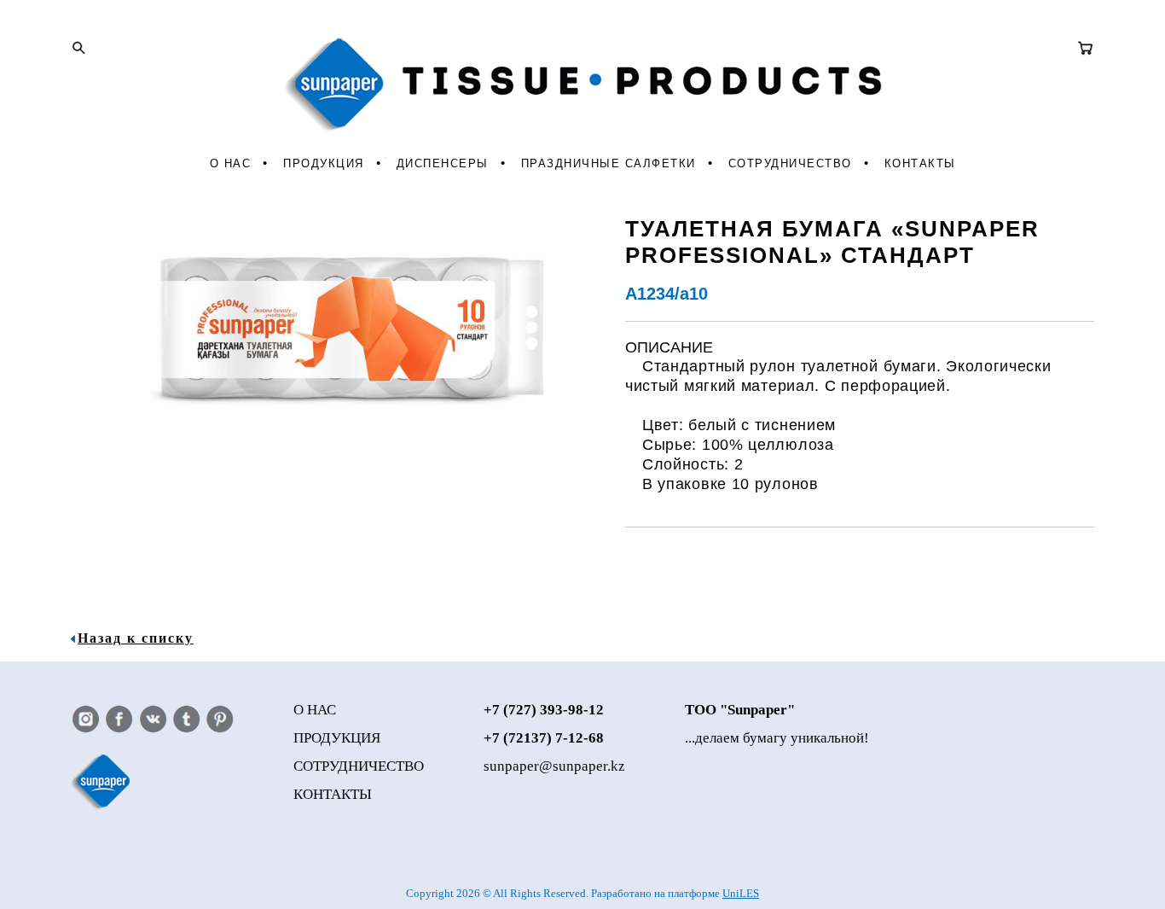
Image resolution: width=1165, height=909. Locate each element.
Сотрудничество (790, 163)
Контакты (920, 163)
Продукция (323, 163)
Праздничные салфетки (608, 163)
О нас (231, 163)
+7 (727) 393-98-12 (544, 710)
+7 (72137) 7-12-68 (544, 738)
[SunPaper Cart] (1085, 48)
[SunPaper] (582, 95)
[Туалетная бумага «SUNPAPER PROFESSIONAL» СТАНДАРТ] (339, 463)
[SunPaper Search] (78, 47)
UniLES (740, 893)
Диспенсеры (443, 163)
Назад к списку (136, 638)
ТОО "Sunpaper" (740, 710)
